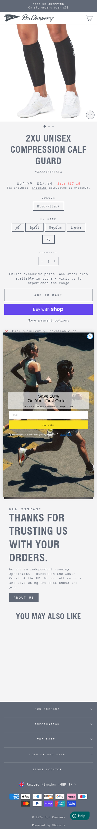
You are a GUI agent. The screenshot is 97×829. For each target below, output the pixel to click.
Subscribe (49, 425)
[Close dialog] (90, 336)
